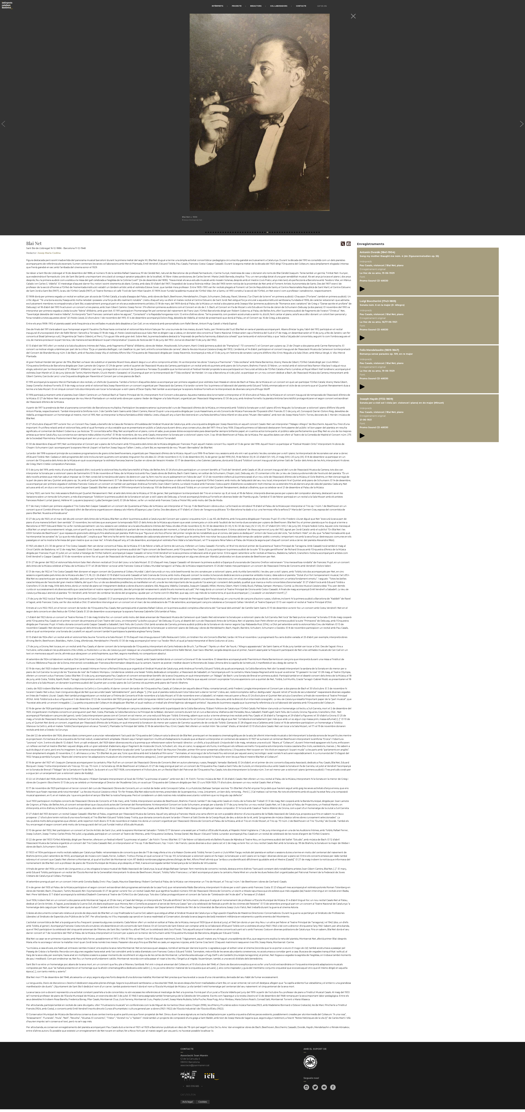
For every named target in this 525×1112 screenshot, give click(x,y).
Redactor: (43, 253)
